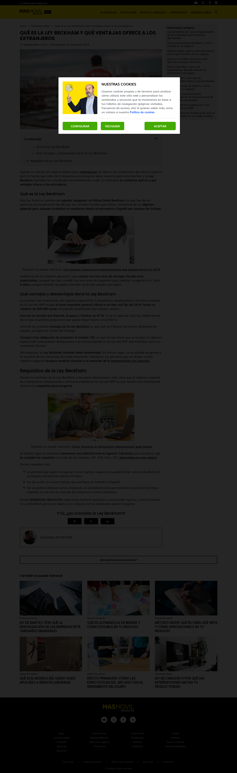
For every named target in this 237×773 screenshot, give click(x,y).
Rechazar (112, 126)
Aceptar (160, 126)
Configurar (80, 126)
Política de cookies (142, 112)
